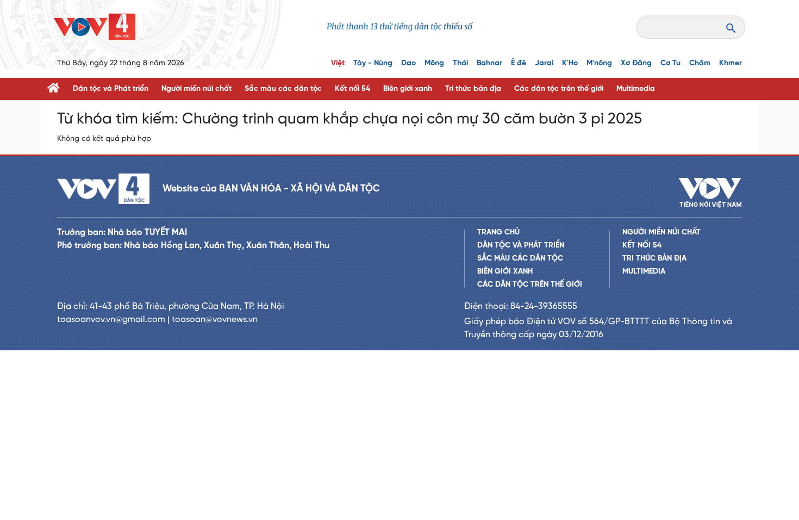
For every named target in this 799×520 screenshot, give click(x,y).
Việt (338, 63)
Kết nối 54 (352, 89)
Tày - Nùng (372, 63)
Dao (408, 63)
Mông (434, 63)
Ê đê (518, 63)
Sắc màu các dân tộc (283, 89)
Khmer (730, 63)
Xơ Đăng (636, 63)
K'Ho (570, 63)
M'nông (599, 63)
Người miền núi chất (196, 89)
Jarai (544, 63)
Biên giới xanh (407, 89)
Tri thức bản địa (473, 89)
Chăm (699, 63)
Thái (460, 63)
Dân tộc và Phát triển (110, 89)
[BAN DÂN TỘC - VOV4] (94, 27)
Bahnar (489, 63)
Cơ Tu (670, 63)
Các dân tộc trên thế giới (558, 89)
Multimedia (635, 89)
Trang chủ (498, 232)
